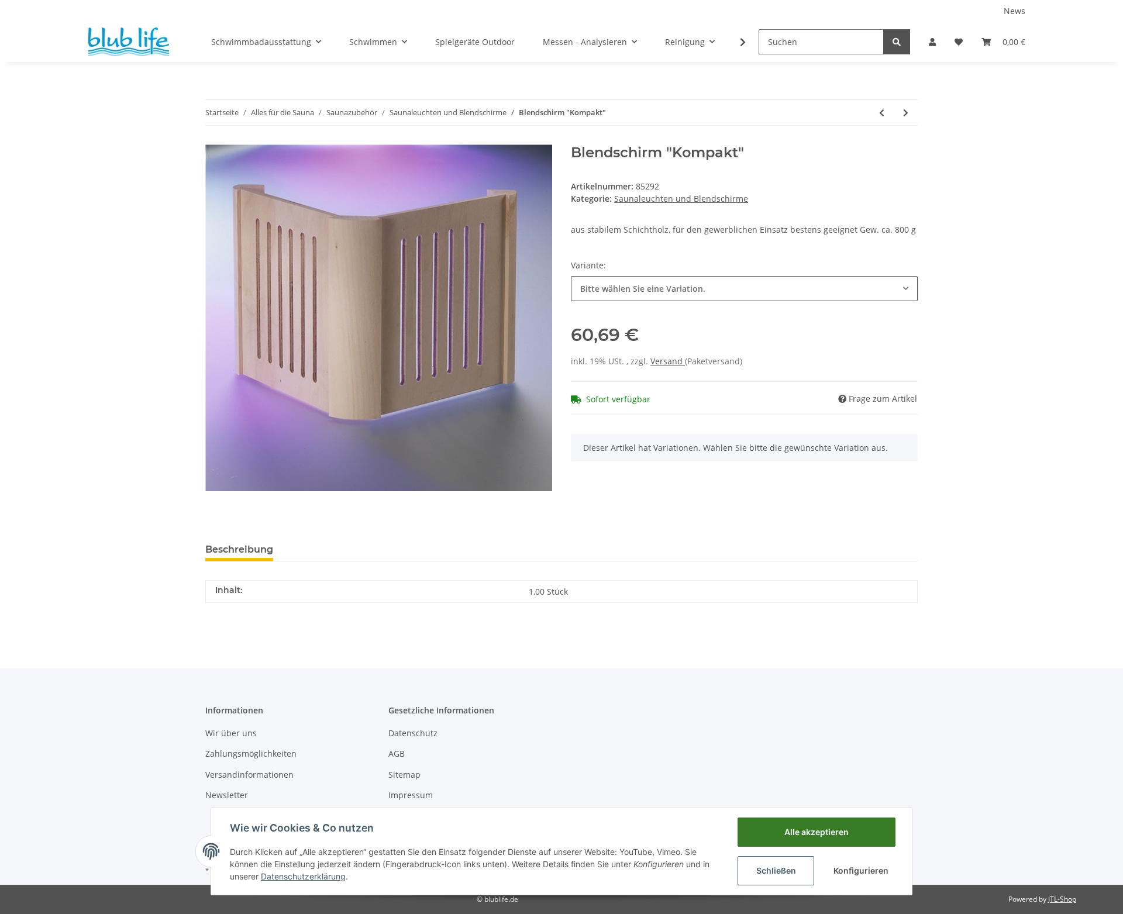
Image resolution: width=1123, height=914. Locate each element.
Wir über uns (231, 733)
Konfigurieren (860, 870)
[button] (932, 42)
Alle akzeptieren (816, 832)
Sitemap (404, 774)
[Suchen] (896, 41)
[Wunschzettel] (958, 42)
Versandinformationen (249, 774)
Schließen (776, 870)
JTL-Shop (1062, 899)
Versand (667, 361)
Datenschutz (413, 733)
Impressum (410, 795)
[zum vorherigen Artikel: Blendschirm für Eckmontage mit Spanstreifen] (882, 112)
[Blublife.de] (128, 41)
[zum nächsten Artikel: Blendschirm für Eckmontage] (906, 112)
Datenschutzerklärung (303, 876)
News (1014, 10)
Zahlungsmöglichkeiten (251, 753)
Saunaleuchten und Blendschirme (681, 198)
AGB (396, 753)
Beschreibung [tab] (239, 549)
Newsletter (226, 795)
